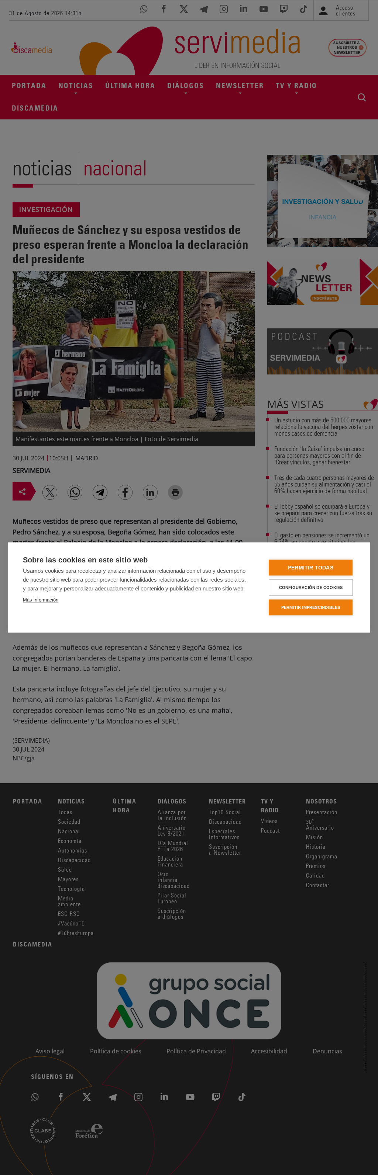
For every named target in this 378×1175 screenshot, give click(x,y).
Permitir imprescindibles (310, 607)
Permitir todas (310, 568)
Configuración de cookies (311, 587)
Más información (40, 600)
